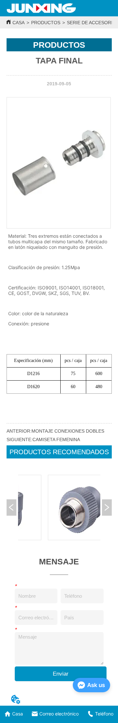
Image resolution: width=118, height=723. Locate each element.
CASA (18, 22)
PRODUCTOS (45, 22)
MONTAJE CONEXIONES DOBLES (67, 431)
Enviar (61, 674)
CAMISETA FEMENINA (56, 439)
